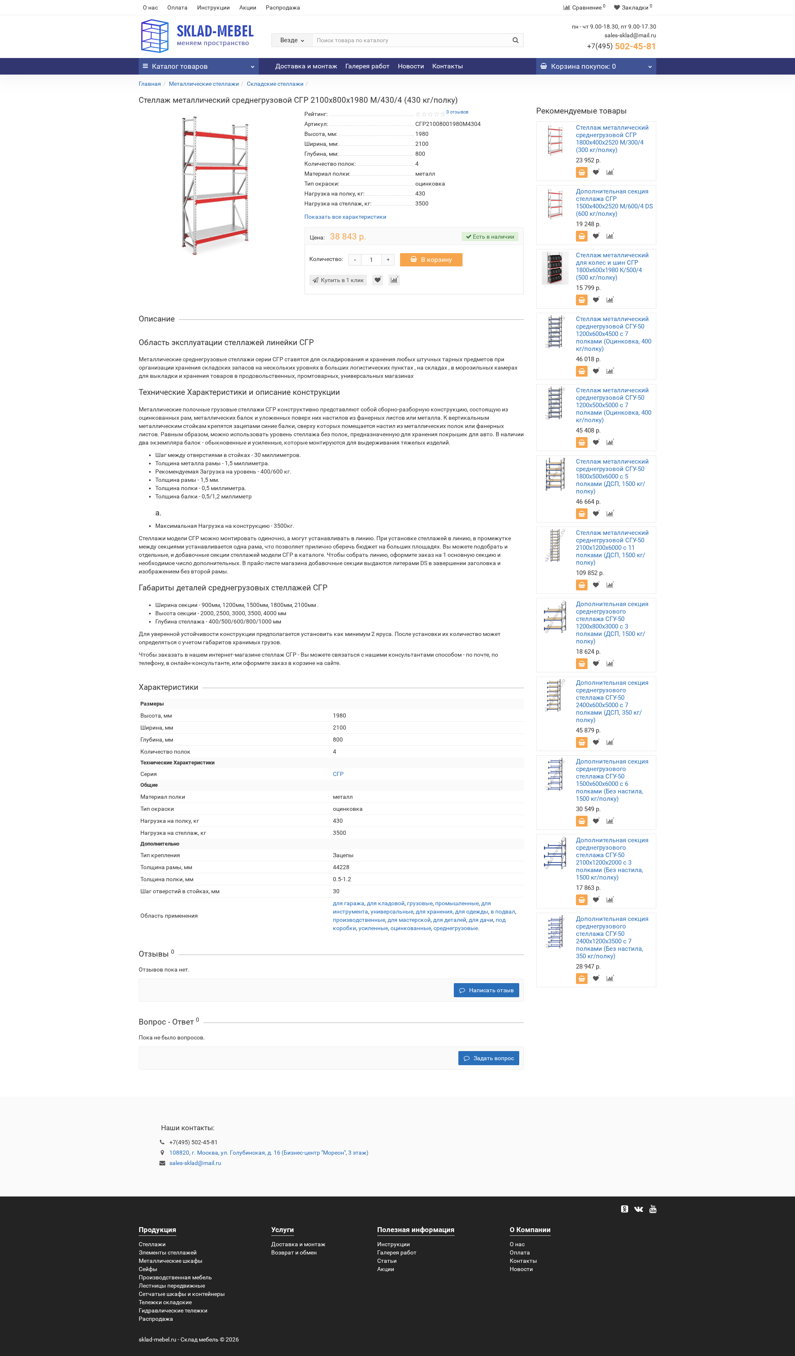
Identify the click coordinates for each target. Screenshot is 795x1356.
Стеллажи (152, 1244)
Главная (150, 83)
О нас (150, 7)
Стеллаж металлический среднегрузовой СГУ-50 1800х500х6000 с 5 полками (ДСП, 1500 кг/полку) (612, 476)
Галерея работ (367, 66)
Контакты (447, 66)
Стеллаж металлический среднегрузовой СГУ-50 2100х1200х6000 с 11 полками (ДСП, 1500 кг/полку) (612, 547)
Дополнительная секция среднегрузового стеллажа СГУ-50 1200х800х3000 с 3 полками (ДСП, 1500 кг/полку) (612, 622)
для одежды (471, 911)
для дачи (481, 919)
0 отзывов (457, 112)
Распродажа (283, 7)
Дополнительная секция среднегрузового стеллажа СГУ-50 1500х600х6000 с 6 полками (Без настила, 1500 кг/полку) (612, 780)
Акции (247, 7)
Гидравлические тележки (173, 1310)
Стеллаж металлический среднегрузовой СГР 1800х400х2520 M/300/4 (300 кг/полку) (612, 139)
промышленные (457, 903)
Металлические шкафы (170, 1260)
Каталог (180, 66)
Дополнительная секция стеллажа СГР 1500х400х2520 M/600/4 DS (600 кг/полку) (614, 203)
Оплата (177, 7)
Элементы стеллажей (168, 1252)
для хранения (434, 911)
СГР (338, 774)
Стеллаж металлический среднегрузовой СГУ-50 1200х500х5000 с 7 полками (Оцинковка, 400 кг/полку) (613, 405)
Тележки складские (165, 1302)
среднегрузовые (456, 928)
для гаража (348, 903)
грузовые (420, 903)
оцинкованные (410, 928)
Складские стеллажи (275, 83)
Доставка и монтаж (306, 66)
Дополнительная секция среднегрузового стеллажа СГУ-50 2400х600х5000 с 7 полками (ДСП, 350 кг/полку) (612, 701)
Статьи (387, 1260)
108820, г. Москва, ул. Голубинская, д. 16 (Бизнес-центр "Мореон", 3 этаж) (269, 1152)
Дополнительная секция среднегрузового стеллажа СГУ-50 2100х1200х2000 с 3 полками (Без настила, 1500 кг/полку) (612, 858)
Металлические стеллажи (204, 83)
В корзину (436, 259)
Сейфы (148, 1269)
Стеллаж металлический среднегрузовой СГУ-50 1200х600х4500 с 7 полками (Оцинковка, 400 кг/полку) (613, 334)
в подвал (503, 911)
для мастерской (409, 919)
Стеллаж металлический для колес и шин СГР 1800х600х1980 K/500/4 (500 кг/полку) (612, 266)
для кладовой (386, 903)
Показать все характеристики (345, 217)
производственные (359, 919)
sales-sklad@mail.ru (195, 1163)
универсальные (392, 911)
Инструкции (213, 7)
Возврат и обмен (294, 1252)
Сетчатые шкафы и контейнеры (182, 1294)
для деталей (449, 919)
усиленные (373, 928)
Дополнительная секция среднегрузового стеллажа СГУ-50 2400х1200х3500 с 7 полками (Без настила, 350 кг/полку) (612, 937)
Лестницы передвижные (172, 1285)
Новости (411, 66)
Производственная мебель (175, 1277)
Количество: (326, 259)
